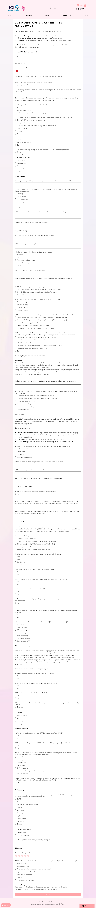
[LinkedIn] (81, 9)
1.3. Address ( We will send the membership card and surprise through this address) (39, 76)
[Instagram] (78, 9)
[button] (85, 5)
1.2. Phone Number (21, 68)
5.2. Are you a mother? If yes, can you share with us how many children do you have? (39, 462)
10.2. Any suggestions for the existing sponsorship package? (32, 840)
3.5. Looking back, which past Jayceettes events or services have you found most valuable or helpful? (44, 278)
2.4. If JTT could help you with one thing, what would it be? (32, 222)
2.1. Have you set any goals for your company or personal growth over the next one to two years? (43, 181)
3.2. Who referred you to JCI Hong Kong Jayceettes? (30, 244)
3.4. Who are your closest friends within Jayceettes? (30, 270)
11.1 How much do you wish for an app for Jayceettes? (30, 853)
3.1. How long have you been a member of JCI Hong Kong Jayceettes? (35, 235)
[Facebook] (76, 9)
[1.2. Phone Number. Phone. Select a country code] (17, 71)
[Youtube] (83, 9)
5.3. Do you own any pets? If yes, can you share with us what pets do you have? (38, 470)
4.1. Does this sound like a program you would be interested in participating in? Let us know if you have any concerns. (45, 382)
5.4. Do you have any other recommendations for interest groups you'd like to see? (39, 478)
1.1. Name (18, 57)
